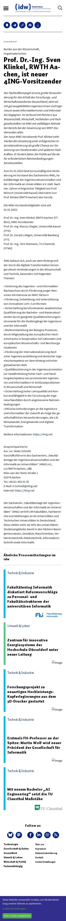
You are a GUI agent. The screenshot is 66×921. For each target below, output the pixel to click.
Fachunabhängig (13, 866)
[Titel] (7, 25)
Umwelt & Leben (13, 857)
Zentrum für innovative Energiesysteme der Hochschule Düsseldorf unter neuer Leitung (32, 647)
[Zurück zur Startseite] (33, 8)
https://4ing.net (42, 434)
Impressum (40, 848)
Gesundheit (10, 853)
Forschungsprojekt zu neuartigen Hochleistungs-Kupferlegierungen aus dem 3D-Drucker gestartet (31, 694)
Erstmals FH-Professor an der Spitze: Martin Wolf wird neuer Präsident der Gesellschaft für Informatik (34, 745)
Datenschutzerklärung (46, 853)
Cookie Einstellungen (45, 861)
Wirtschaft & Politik (15, 862)
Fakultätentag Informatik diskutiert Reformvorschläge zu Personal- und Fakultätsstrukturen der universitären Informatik (32, 597)
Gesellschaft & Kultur (16, 848)
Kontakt (39, 857)
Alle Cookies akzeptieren (17, 915)
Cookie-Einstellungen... (15, 908)
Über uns (39, 844)
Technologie (11, 844)
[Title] (22, 25)
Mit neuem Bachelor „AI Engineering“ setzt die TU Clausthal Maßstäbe (30, 794)
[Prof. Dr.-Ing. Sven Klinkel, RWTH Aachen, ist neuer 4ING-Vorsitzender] (14, 25)
